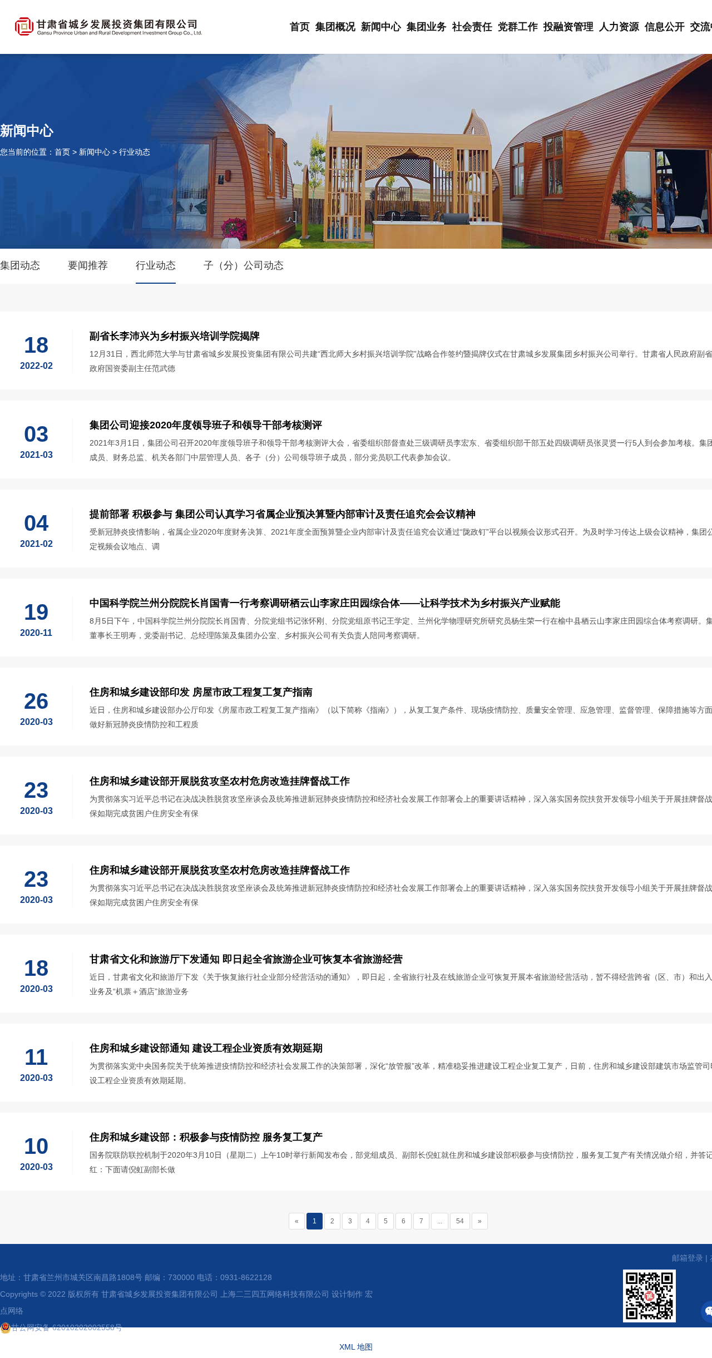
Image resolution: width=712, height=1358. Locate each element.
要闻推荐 (88, 265)
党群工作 (518, 26)
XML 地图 (356, 1346)
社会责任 (472, 26)
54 (460, 1221)
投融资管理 (568, 26)
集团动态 (20, 265)
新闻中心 (381, 26)
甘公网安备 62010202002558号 (66, 1327)
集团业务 (427, 26)
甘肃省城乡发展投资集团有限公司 (159, 1294)
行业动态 (134, 151)
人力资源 (619, 26)
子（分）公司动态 (244, 265)
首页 (300, 26)
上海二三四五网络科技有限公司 (274, 1294)
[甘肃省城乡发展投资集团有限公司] (108, 24)
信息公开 (665, 26)
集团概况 (335, 26)
